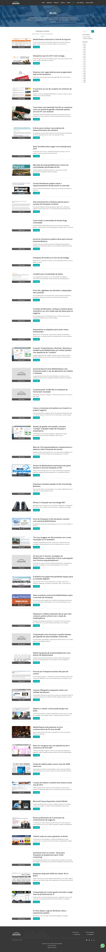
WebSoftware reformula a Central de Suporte (52, 39)
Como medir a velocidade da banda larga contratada (50, 221)
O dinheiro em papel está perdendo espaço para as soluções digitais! (53, 577)
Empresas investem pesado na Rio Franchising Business (52, 485)
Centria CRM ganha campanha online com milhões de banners (50, 691)
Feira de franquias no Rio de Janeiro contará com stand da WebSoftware (51, 520)
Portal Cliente (89, 2)
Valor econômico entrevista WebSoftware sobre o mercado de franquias (53, 596)
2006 (84, 78)
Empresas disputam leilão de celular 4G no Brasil (50, 874)
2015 (84, 63)
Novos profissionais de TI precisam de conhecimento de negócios (48, 819)
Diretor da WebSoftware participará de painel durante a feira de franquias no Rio (52, 466)
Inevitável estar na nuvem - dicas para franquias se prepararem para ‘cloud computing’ (49, 855)
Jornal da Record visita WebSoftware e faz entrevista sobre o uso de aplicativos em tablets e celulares (53, 371)
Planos (68, 2)
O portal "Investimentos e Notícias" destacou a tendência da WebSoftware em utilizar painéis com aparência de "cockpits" (52, 350)
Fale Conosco (80, 2)
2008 (84, 75)
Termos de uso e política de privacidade (52, 943)
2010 (84, 71)
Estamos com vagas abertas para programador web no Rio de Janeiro (52, 73)
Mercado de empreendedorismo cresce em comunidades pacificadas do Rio (51, 166)
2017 (84, 59)
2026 (84, 44)
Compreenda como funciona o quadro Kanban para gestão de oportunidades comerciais (52, 635)
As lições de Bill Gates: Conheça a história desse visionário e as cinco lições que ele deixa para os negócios (53, 311)
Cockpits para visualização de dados (48, 274)
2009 (84, 73)
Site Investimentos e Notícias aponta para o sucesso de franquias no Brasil (51, 203)
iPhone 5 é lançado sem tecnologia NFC (49, 502)
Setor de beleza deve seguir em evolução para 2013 (52, 147)
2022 (84, 51)
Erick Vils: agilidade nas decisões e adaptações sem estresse (52, 291)
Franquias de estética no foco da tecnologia (51, 258)
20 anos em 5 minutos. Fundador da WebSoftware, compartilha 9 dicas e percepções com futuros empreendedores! (53, 558)
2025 (84, 46)
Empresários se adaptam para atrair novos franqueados (50, 330)
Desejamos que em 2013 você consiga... (49, 56)
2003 (84, 82)
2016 (84, 61)
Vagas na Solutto (52, 947)
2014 (84, 64)
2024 (84, 47)
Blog (73, 2)
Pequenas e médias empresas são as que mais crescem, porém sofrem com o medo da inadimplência (52, 616)
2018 (84, 58)
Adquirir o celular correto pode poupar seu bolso (50, 709)
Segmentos (49, 2)
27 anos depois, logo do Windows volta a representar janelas (49, 912)
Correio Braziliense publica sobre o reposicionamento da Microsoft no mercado (51, 184)
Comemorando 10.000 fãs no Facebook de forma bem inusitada (50, 390)
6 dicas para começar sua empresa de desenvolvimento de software (48, 129)
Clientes (63, 2)
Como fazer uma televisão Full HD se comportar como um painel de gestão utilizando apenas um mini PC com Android (52, 109)
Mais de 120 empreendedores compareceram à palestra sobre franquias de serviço (52, 448)
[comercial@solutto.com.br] (87, 940)
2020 (84, 54)
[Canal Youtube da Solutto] (89, 940)
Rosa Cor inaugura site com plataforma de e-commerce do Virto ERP (51, 746)
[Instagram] (91, 940)
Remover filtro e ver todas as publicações (42, 34)
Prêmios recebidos (88, 38)
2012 (84, 68)
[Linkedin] (94, 940)
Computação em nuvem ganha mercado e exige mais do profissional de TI (53, 893)
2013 (84, 66)
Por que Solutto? (52, 945)
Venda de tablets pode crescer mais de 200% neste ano (51, 765)
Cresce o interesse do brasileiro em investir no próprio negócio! (52, 409)
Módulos (56, 2)
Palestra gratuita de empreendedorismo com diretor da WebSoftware (51, 654)
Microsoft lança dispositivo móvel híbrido (50, 801)
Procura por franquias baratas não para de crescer (50, 672)
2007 (84, 77)
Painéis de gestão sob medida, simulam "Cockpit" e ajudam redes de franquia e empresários (49, 428)
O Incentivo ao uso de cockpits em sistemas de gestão (52, 90)
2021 (84, 52)
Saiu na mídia (86, 37)
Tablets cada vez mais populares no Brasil (50, 836)
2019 (84, 56)
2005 (84, 80)
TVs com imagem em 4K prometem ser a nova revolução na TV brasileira (52, 538)
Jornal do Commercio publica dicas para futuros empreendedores (52, 240)
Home (43, 2)
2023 (84, 49)
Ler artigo (36, 47)
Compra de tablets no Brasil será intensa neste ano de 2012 (52, 784)
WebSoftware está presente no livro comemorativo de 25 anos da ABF (48, 728)
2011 (84, 70)
